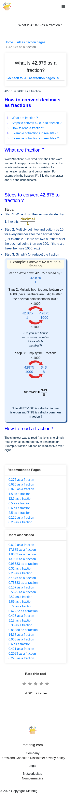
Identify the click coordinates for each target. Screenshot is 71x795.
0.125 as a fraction (21, 517)
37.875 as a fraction (22, 578)
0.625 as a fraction (21, 484)
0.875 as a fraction (21, 489)
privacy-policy (55, 758)
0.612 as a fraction (21, 545)
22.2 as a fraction (20, 597)
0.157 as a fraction (21, 587)
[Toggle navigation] (63, 6)
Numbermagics (32, 778)
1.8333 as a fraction (22, 554)
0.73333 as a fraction (23, 582)
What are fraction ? (22, 118)
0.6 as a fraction (19, 508)
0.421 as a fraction (21, 648)
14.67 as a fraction (21, 634)
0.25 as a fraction (20, 522)
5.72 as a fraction (20, 606)
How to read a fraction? (25, 128)
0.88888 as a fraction (23, 630)
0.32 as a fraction (20, 568)
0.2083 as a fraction (22, 653)
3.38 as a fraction (20, 625)
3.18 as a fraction (20, 620)
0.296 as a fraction (21, 658)
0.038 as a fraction (21, 639)
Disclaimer (37, 758)
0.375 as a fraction (21, 479)
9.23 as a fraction (20, 573)
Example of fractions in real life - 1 (33, 133)
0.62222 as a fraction (23, 611)
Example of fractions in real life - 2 (33, 138)
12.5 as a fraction (20, 498)
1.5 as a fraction (19, 494)
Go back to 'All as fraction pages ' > (33, 78)
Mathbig (31, 791)
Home (9, 42)
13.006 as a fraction (22, 559)
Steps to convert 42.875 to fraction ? (34, 123)
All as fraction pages (31, 42)
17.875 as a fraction (22, 549)
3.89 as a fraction (20, 601)
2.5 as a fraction (19, 512)
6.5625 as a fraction (22, 592)
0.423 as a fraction (21, 615)
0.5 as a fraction (19, 503)
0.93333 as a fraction (23, 563)
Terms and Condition (14, 758)
